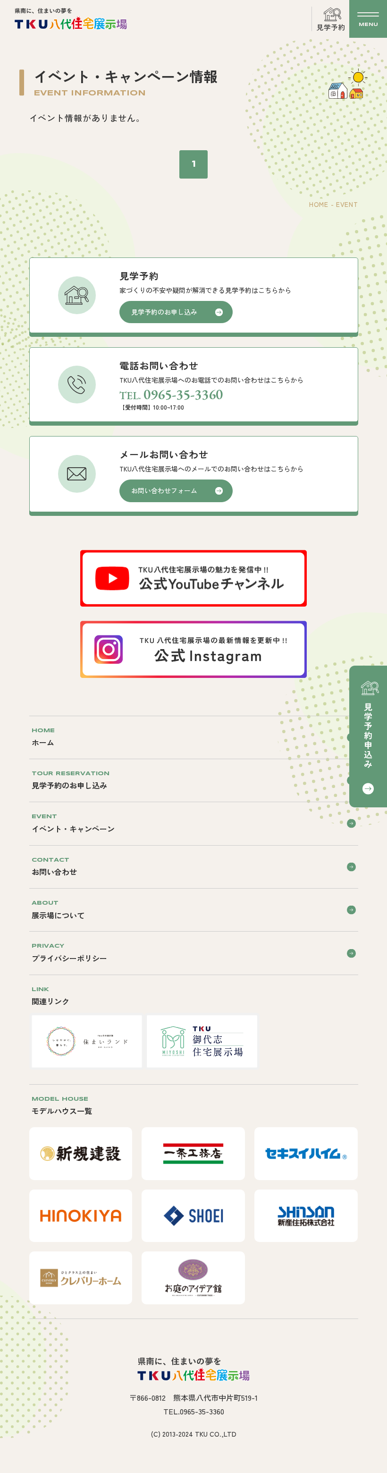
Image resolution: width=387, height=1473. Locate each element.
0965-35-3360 (183, 394)
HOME (318, 204)
